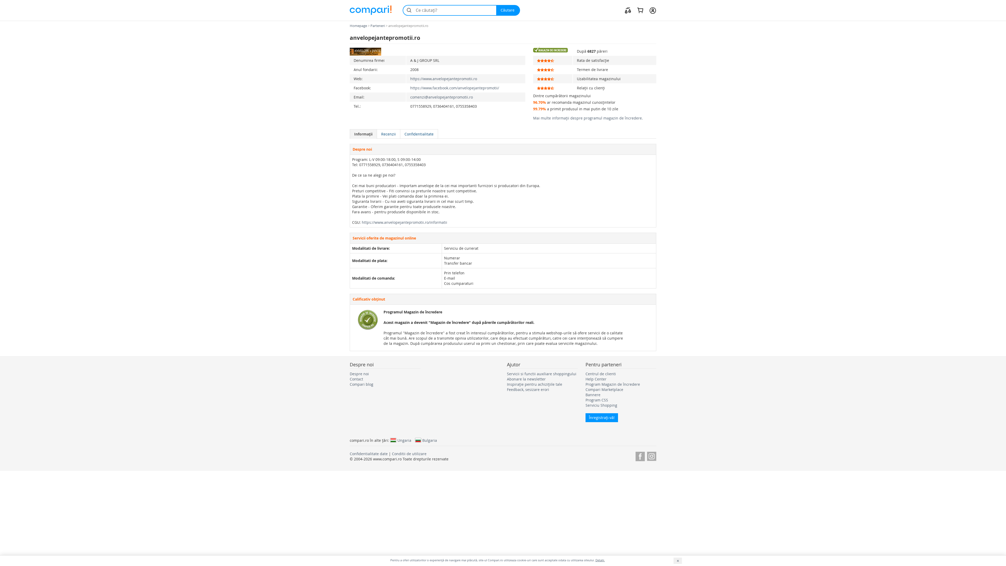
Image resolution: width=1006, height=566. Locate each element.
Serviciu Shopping (601, 405)
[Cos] (640, 10)
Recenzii (388, 134)
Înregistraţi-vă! (602, 417)
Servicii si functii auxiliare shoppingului (541, 373)
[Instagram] (651, 455)
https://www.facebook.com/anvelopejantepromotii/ (454, 87)
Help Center (596, 379)
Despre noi (359, 373)
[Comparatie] (628, 10)
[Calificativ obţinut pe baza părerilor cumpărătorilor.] (552, 49)
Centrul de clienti (601, 373)
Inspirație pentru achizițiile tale (534, 384)
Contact (356, 379)
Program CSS (597, 400)
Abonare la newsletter (526, 379)
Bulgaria (429, 440)
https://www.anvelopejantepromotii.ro (443, 78)
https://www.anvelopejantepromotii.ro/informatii (404, 222)
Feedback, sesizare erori (528, 389)
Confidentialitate (419, 134)
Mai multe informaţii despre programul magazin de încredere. (588, 118)
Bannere (593, 394)
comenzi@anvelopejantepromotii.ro (441, 97)
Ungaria (404, 440)
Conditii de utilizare (409, 453)
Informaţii (363, 134)
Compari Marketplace (604, 389)
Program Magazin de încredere (613, 384)
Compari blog (361, 384)
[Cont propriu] (653, 10)
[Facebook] (640, 455)
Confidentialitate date (369, 453)
